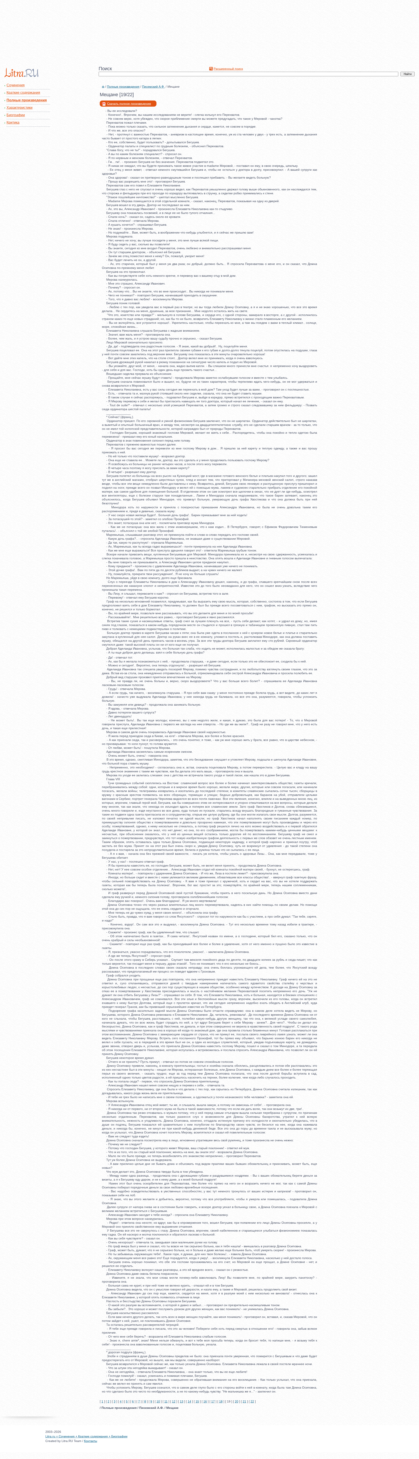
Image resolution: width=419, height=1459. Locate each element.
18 (221, 1401)
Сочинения (16, 85)
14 (189, 1401)
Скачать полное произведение (129, 103)
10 (158, 1401)
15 (197, 1401)
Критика (13, 122)
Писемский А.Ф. (153, 86)
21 (244, 1401)
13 (181, 1401)
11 (166, 1401)
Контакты (90, 1441)
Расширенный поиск (228, 68)
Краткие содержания (23, 92)
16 (205, 1401)
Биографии (16, 115)
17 (213, 1401)
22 (252, 1401)
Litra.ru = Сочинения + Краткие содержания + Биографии (86, 1436)
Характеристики (20, 107)
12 (173, 1401)
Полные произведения (27, 100)
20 (236, 1401)
